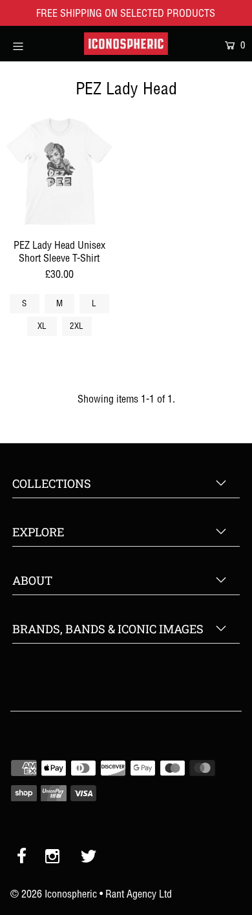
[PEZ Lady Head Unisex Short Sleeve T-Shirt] (59, 172)
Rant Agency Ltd (138, 893)
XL (42, 326)
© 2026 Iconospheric (53, 893)
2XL (76, 326)
